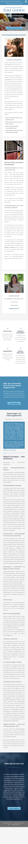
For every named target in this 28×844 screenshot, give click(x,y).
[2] (14, 141)
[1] (14, 38)
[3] (14, 274)
